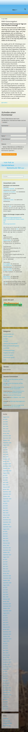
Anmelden (5, 718)
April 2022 (5, 538)
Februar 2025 (6, 459)
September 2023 (7, 498)
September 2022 (7, 526)
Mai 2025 (5, 452)
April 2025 (5, 454)
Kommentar (5, 125)
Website (3, 144)
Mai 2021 (5, 564)
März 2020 (5, 596)
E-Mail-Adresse (5, 140)
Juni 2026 (5, 421)
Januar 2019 (6, 629)
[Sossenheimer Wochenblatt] (14, 4)
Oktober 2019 (6, 608)
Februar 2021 (6, 571)
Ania (4, 379)
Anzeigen (5, 338)
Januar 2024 (6, 489)
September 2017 (7, 666)
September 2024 (7, 470)
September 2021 (7, 554)
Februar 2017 (6, 683)
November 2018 (7, 634)
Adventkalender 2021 (8, 334)
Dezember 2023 (7, 491)
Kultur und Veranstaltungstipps (11, 345)
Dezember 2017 (7, 659)
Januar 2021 (6, 573)
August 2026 (6, 417)
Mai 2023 (5, 508)
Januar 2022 (6, 545)
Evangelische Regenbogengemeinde (12, 217)
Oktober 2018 (6, 636)
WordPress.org (6, 725)
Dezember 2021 (7, 547)
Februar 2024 (6, 487)
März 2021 (5, 568)
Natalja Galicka (7, 240)
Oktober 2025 (6, 440)
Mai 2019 (5, 620)
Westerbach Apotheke (8, 188)
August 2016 (6, 697)
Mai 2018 (5, 648)
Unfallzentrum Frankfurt (9, 192)
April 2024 (5, 482)
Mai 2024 (5, 480)
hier (10, 206)
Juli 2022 (5, 531)
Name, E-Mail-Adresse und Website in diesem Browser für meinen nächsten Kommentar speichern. (12, 148)
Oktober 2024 (6, 468)
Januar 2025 (6, 461)
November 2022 (7, 522)
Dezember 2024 (7, 463)
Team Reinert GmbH (8, 199)
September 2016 (7, 694)
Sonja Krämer (6, 278)
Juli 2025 (5, 447)
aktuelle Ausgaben (8, 336)
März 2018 (5, 652)
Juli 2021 (5, 559)
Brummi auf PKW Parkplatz (14, 395)
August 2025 (6, 445)
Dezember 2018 (7, 631)
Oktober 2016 (6, 692)
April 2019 (5, 622)
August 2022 (6, 529)
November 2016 (7, 690)
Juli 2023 (5, 503)
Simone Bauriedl (7, 265)
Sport (4, 360)
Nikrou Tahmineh (7, 270)
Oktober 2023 (6, 496)
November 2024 (7, 466)
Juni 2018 (5, 645)
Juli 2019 (5, 615)
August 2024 (6, 473)
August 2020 (6, 585)
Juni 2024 (5, 477)
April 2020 (5, 594)
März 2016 (5, 708)
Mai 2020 (5, 592)
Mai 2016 (5, 704)
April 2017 (5, 678)
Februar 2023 (6, 515)
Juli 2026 (5, 419)
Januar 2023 (6, 517)
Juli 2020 (5, 587)
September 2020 (7, 582)
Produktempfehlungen (9, 350)
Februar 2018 (6, 655)
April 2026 (5, 426)
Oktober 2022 (6, 524)
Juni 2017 (5, 673)
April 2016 (5, 706)
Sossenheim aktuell (8, 355)
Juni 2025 (5, 449)
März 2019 (5, 624)
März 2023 (5, 512)
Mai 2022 (5, 536)
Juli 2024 (5, 475)
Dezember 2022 (7, 519)
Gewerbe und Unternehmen (10, 343)
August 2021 (6, 557)
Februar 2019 (6, 627)
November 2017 (7, 662)
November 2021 (7, 550)
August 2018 (6, 641)
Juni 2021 (5, 561)
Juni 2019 (5, 617)
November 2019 (7, 606)
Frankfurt (5, 102)
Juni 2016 (5, 701)
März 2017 (5, 680)
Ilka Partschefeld (7, 268)
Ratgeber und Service (8, 353)
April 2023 (5, 510)
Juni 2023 (5, 505)
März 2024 (5, 484)
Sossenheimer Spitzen (8, 357)
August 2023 (6, 501)
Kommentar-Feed (7, 723)
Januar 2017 (6, 685)
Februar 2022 (6, 543)
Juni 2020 (5, 589)
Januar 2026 (6, 433)
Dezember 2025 (7, 435)
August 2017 (6, 669)
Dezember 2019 (7, 603)
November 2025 (7, 438)
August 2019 (6, 613)
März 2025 (5, 456)
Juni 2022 (5, 533)
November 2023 (7, 494)
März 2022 (5, 540)
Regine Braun (6, 276)
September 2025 (7, 442)
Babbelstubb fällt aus (17, 168)
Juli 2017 (5, 671)
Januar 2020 (6, 601)
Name (3, 136)
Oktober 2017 (6, 664)
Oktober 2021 (6, 552)
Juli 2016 (5, 699)
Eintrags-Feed (6, 721)
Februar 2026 (6, 431)
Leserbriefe (6, 348)
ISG (4, 222)
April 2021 (5, 566)
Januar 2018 (6, 657)
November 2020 (7, 578)
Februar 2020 (6, 599)
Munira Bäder (6, 264)
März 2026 (5, 428)
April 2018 (5, 650)
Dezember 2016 (7, 687)
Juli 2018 (5, 643)
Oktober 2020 (6, 580)
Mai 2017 (5, 676)
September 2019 (7, 610)
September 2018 (7, 638)
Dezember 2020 (7, 575)
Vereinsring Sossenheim (9, 224)
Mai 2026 (5, 424)
